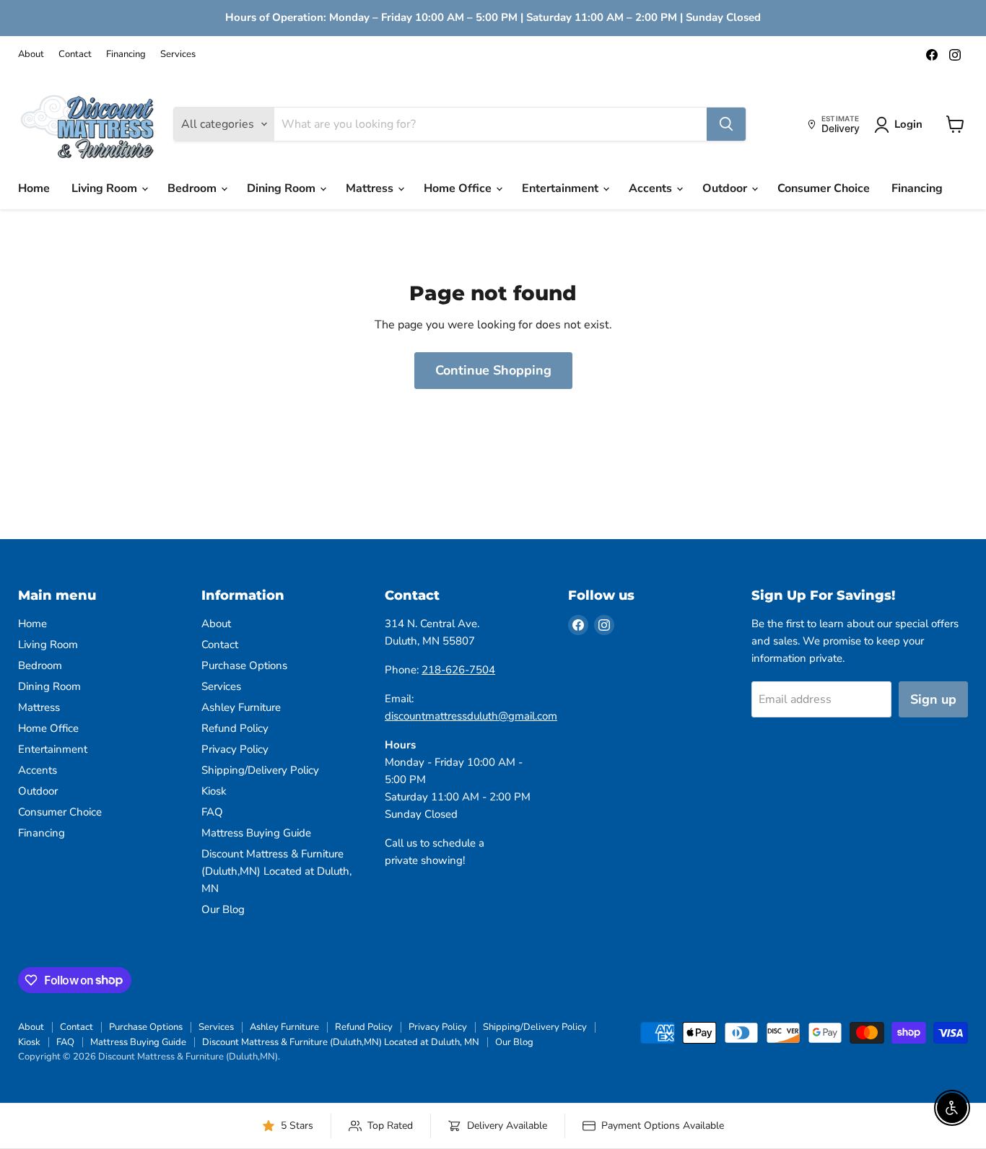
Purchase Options (244, 665)
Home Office (459, 188)
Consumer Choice (823, 188)
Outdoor (726, 188)
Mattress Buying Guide (256, 833)
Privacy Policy (235, 749)
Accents (652, 188)
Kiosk (214, 791)
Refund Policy (235, 728)
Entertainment (561, 188)
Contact (75, 54)
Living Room (105, 188)
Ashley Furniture (241, 707)
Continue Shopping (493, 370)
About (31, 54)
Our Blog (223, 909)
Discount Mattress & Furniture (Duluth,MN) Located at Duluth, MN (276, 871)
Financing (126, 54)
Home (34, 188)
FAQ (212, 812)
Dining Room (282, 188)
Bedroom (193, 188)
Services (178, 54)
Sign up (933, 699)
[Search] (726, 124)
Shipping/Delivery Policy (260, 770)
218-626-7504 (458, 670)
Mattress (371, 188)
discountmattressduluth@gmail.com (471, 716)
